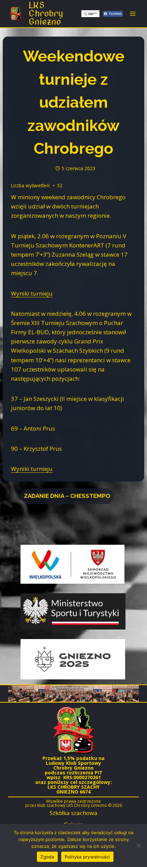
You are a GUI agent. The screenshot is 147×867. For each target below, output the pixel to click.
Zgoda (47, 856)
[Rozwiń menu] (132, 13)
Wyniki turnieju (32, 293)
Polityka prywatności (87, 856)
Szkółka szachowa (73, 813)
